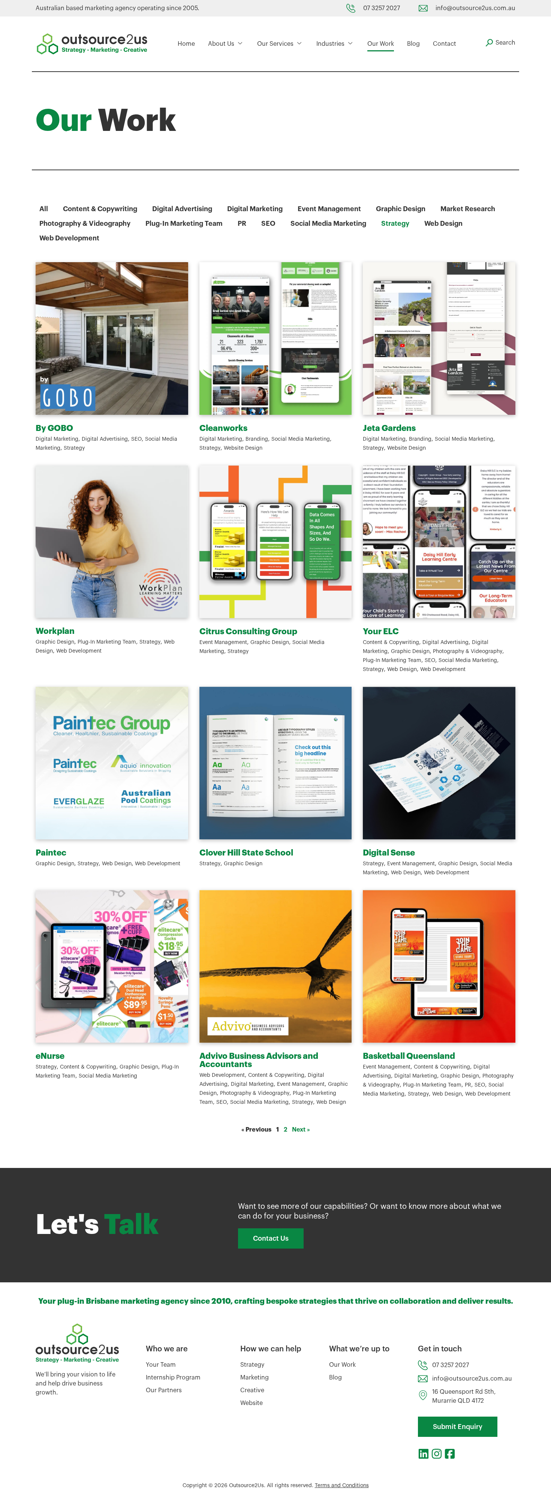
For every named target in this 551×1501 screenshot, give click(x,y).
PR (242, 223)
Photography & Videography (84, 223)
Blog (413, 44)
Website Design (243, 448)
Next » (301, 1130)
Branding (257, 439)
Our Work (380, 44)
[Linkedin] (423, 1453)
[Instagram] (436, 1453)
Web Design (443, 223)
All (43, 209)
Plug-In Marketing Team (184, 223)
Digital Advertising (182, 209)
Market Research (467, 209)
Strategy (395, 223)
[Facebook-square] (449, 1453)
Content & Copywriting (100, 209)
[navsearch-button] (500, 43)
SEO (268, 223)
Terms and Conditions (342, 1485)
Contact (444, 44)
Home (186, 44)
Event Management (329, 209)
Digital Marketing (255, 209)
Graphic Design (400, 209)
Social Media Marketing (328, 223)
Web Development (69, 238)
